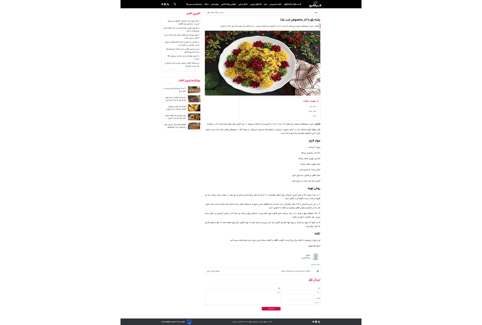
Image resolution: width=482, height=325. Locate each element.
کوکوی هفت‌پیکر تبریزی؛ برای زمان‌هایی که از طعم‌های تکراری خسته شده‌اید (175, 125)
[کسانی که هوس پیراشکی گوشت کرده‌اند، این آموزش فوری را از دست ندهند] (194, 107)
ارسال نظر (271, 308)
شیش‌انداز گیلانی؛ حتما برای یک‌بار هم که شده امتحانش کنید (176, 98)
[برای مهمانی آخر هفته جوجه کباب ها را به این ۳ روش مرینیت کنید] (194, 116)
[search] (175, 4)
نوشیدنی (214, 4)
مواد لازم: (312, 106)
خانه (316, 12)
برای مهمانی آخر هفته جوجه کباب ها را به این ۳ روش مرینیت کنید (175, 116)
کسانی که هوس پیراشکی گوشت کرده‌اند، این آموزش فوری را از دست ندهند (176, 107)
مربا (265, 4)
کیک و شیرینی (275, 4)
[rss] (167, 4)
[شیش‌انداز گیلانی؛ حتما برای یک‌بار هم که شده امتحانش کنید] (194, 98)
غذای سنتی (243, 4)
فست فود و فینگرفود (292, 4)
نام (319, 288)
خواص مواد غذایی (228, 4)
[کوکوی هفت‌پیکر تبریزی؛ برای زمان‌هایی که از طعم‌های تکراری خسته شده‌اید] (194, 125)
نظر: (279, 288)
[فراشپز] (315, 4)
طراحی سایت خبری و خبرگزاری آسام (173, 321)
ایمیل (318, 298)
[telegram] (162, 4)
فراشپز (308, 255)
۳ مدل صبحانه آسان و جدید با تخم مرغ (174, 89)
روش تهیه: (312, 111)
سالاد (206, 4)
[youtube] (164, 4)
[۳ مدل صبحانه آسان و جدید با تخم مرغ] (194, 89)
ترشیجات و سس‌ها (194, 4)
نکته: (314, 116)
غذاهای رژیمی (256, 4)
